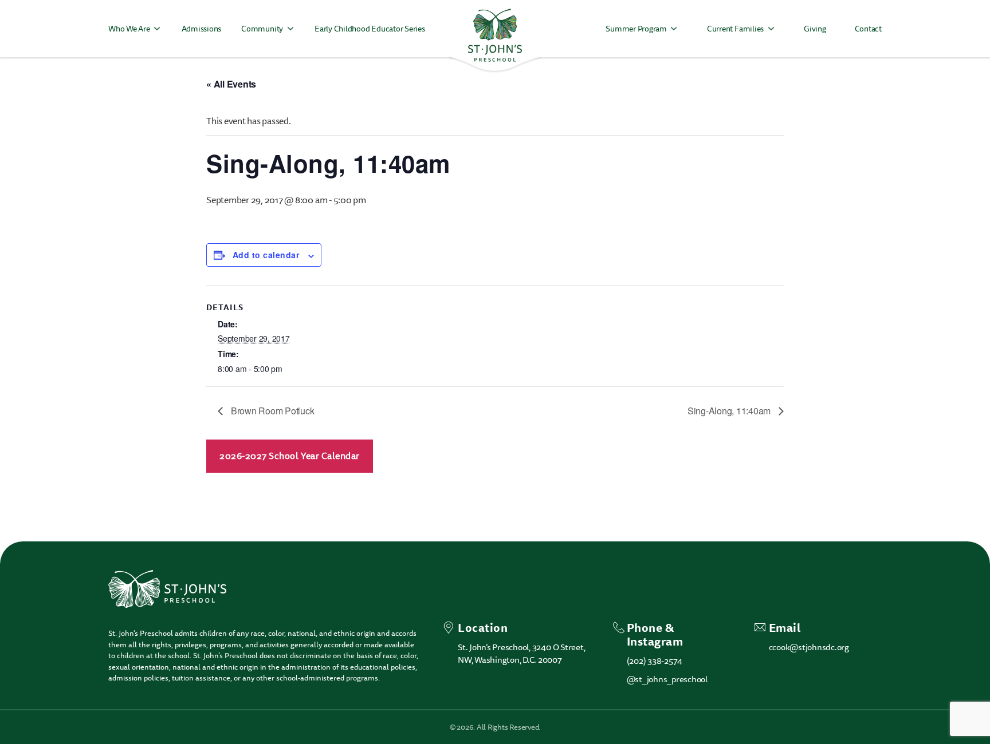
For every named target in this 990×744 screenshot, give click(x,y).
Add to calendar (266, 254)
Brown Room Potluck (271, 410)
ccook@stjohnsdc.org (809, 647)
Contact (868, 29)
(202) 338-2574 (655, 661)
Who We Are (129, 29)
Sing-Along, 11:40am (730, 410)
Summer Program (636, 29)
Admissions (202, 29)
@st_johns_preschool (667, 679)
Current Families (735, 29)
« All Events (231, 83)
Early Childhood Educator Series (370, 29)
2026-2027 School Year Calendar (289, 456)
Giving (815, 29)
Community (262, 29)
